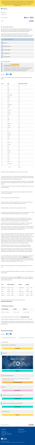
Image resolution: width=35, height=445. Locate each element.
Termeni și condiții (20, 432)
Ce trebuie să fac (17, 348)
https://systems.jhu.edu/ (25, 317)
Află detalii (17, 370)
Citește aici (17, 414)
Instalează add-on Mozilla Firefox (6, 433)
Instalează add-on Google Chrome (6, 434)
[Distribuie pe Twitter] (9, 74)
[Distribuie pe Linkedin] (11, 74)
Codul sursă (3, 435)
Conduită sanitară (3, 14)
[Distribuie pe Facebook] (7, 74)
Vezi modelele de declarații (17, 382)
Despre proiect (3, 12)
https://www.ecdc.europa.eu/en (6, 301)
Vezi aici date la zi (17, 390)
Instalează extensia (17, 406)
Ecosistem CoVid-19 (4, 432)
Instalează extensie (17, 398)
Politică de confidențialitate (22, 431)
